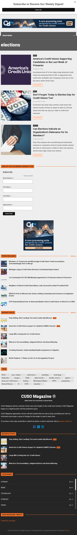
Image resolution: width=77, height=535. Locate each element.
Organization (8, 205)
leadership (7, 378)
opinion (69, 378)
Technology (6, 493)
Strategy (4, 499)
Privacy (67, 530)
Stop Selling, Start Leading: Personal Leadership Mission (32, 318)
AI (20, 384)
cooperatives (67, 381)
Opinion (35, 125)
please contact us (66, 421)
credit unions (33, 375)
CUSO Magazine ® (38, 396)
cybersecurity (40, 378)
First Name (7, 187)
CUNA (28, 378)
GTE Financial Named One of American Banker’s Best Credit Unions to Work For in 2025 (42, 302)
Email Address (8, 178)
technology (59, 375)
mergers (18, 378)
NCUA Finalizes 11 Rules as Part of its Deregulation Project (31, 358)
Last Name (7, 196)
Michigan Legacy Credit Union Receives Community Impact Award (34, 269)
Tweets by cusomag (8, 521)
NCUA (6, 375)
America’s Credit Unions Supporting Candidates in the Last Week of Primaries (52, 62)
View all (73, 256)
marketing (47, 375)
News (34, 55)
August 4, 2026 (38, 69)
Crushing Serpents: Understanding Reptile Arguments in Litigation (34, 350)
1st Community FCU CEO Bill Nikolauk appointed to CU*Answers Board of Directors (40, 278)
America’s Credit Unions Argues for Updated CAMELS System (34, 326)
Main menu (7, 35)
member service (56, 378)
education (39, 384)
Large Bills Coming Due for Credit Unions (24, 334)
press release (18, 375)
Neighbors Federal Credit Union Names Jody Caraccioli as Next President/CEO (38, 286)
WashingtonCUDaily (41, 381)
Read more (37, 85)
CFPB (55, 381)
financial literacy (9, 384)
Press (3, 505)
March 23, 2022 (38, 139)
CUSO (28, 384)
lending (27, 381)
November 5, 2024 (39, 101)
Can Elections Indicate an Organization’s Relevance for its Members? (50, 132)
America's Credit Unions (11, 381)
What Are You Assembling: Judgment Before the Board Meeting (33, 342)
